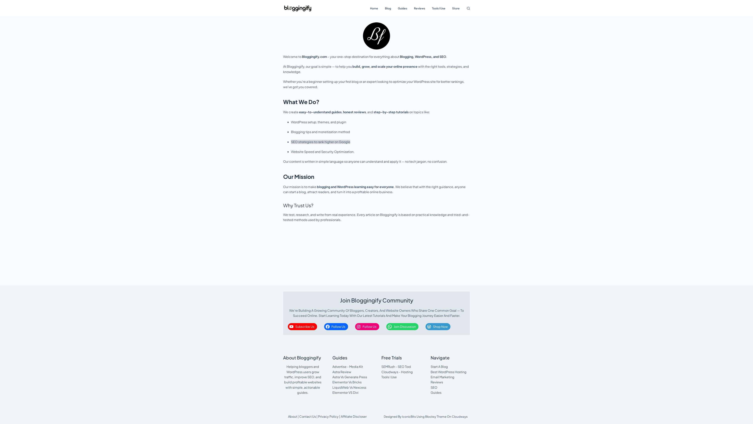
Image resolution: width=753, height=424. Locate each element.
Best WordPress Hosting (449, 372)
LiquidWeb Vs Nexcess (349, 387)
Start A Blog (439, 367)
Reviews (419, 8)
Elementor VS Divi (345, 392)
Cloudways (460, 416)
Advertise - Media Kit (347, 367)
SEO (434, 387)
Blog (388, 8)
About (292, 416)
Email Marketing (442, 377)
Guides (402, 8)
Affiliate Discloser (354, 416)
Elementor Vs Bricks (347, 382)
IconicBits (409, 416)
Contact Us (307, 416)
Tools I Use (438, 8)
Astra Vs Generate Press (349, 377)
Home (374, 8)
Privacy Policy (328, 416)
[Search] (468, 8)
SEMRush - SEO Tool (396, 367)
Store (456, 8)
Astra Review (341, 372)
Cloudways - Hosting (397, 372)
